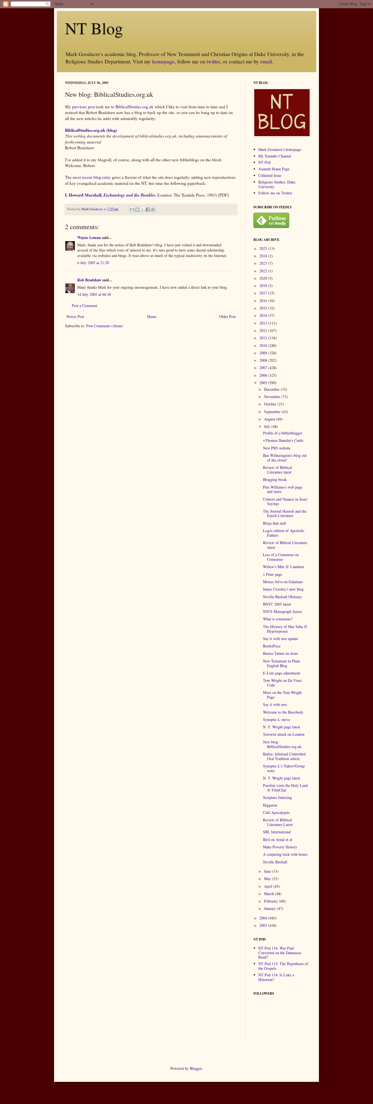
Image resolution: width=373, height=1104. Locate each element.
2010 (263, 345)
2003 (263, 925)
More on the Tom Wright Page (282, 695)
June (268, 871)
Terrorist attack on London (283, 734)
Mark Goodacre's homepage (279, 149)
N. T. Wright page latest (281, 726)
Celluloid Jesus (269, 175)
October (270, 404)
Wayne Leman (89, 237)
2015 (263, 308)
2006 (263, 375)
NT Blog (94, 28)
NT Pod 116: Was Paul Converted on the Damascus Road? (279, 952)
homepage (163, 61)
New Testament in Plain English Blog (281, 663)
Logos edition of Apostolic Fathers (283, 533)
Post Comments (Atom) (104, 325)
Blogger (196, 1068)
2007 (263, 367)
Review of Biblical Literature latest (277, 470)
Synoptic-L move (276, 719)
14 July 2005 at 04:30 (94, 294)
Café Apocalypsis (276, 812)
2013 (263, 323)
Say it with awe (275, 704)
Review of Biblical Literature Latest (278, 822)
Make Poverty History (280, 846)
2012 (263, 330)
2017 (263, 293)
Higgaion (270, 805)
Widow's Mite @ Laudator (283, 566)
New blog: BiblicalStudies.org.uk (282, 744)
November (272, 396)
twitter (213, 61)
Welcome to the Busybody (283, 712)
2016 (263, 300)
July (267, 426)
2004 (263, 918)
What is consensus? (277, 618)
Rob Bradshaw (89, 280)
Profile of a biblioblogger (282, 433)
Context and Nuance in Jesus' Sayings (285, 501)
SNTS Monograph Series (282, 611)
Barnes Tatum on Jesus (280, 653)
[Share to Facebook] (147, 209)
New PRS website (277, 448)
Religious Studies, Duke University (276, 184)
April (268, 886)
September (273, 411)
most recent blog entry (92, 177)
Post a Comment (84, 305)
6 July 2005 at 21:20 (93, 262)
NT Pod (264, 162)
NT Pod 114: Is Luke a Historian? (276, 977)
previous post (83, 106)
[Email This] (132, 209)
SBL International (277, 831)
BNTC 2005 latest (277, 604)
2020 (263, 278)
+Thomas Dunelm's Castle (283, 440)
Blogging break (275, 479)
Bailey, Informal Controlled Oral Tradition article (284, 756)
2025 (263, 248)
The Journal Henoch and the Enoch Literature (284, 513)
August (270, 419)
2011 (263, 337)
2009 (263, 352)
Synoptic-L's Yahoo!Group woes (284, 768)
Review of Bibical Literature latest (285, 545)
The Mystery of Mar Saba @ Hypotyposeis (285, 629)
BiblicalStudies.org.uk (134, 106)
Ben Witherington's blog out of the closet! (285, 458)
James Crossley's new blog (283, 589)
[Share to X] (142, 209)
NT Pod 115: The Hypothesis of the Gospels (283, 966)
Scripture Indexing (277, 797)
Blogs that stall (274, 523)
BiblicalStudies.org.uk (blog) (91, 130)
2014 (263, 315)
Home (151, 316)
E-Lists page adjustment (281, 673)
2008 (263, 360)
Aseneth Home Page (273, 168)
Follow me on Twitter (275, 192)
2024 (263, 255)
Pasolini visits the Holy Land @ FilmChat (285, 788)
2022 (263, 270)
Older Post (227, 316)
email (266, 61)
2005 (263, 382)
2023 (263, 263)
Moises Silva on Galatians (283, 581)
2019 (263, 285)
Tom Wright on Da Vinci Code (282, 683)
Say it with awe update (280, 638)
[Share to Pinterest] (153, 209)
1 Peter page (272, 574)
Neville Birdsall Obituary (282, 596)
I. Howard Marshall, (110, 195)
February (271, 901)
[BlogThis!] (137, 209)
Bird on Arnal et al (277, 839)
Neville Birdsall (275, 861)
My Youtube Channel (274, 156)
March (269, 893)
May (268, 878)
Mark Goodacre (92, 209)
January (270, 908)
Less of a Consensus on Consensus (281, 557)
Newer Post (75, 316)
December (272, 389)
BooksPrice (271, 646)
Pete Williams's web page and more (282, 489)
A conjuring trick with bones (285, 854)
